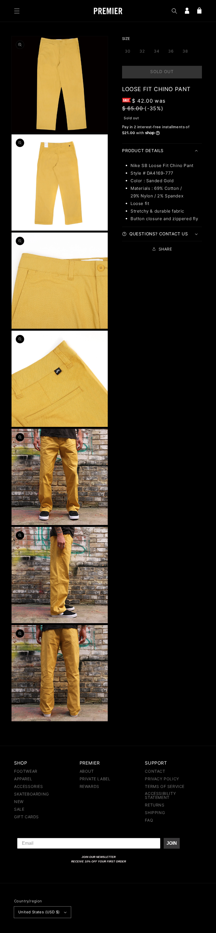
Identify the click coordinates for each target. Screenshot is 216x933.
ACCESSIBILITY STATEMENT (160, 795)
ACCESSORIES (28, 786)
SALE (19, 809)
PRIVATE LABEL (95, 778)
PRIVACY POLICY (162, 778)
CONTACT (155, 771)
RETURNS (154, 805)
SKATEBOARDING (31, 794)
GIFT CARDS (26, 816)
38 (185, 51)
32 (142, 51)
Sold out (162, 71)
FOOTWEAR (25, 771)
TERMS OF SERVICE (164, 786)
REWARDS (89, 786)
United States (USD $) (39, 912)
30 (127, 51)
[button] (17, 11)
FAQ (149, 820)
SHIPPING (155, 812)
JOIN (171, 843)
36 (171, 51)
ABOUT (87, 771)
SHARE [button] (165, 249)
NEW (19, 801)
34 (156, 51)
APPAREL (23, 778)
